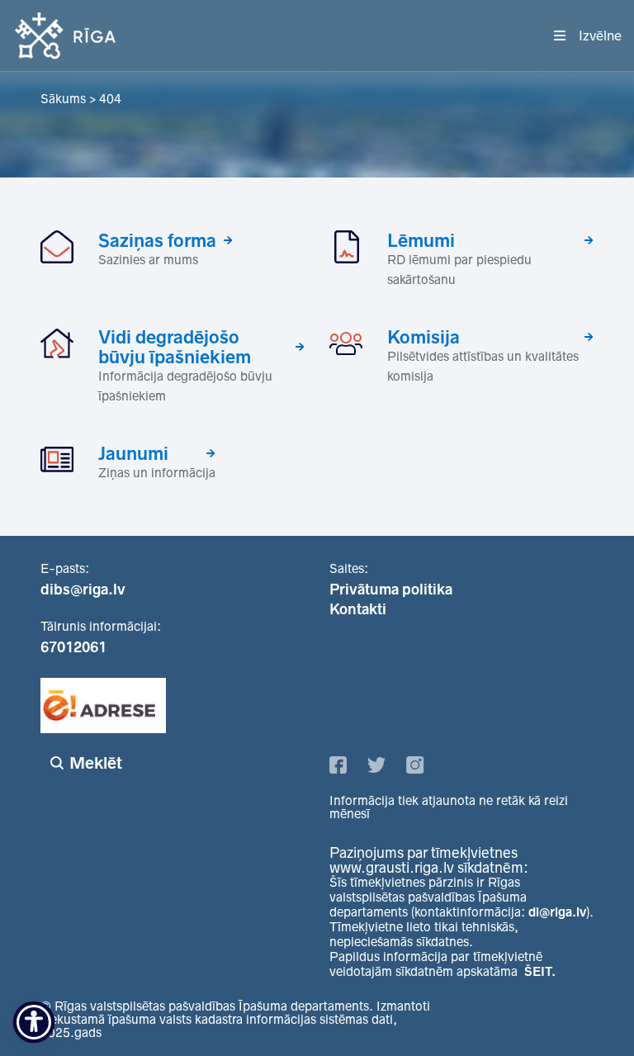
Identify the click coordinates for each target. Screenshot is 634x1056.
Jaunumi (133, 453)
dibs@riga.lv (82, 589)
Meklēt (95, 763)
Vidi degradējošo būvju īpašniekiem (174, 347)
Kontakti (357, 609)
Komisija (423, 337)
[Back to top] (588, 1010)
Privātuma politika (390, 589)
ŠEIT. (540, 971)
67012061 (73, 647)
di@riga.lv (557, 912)
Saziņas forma (157, 240)
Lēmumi (421, 240)
